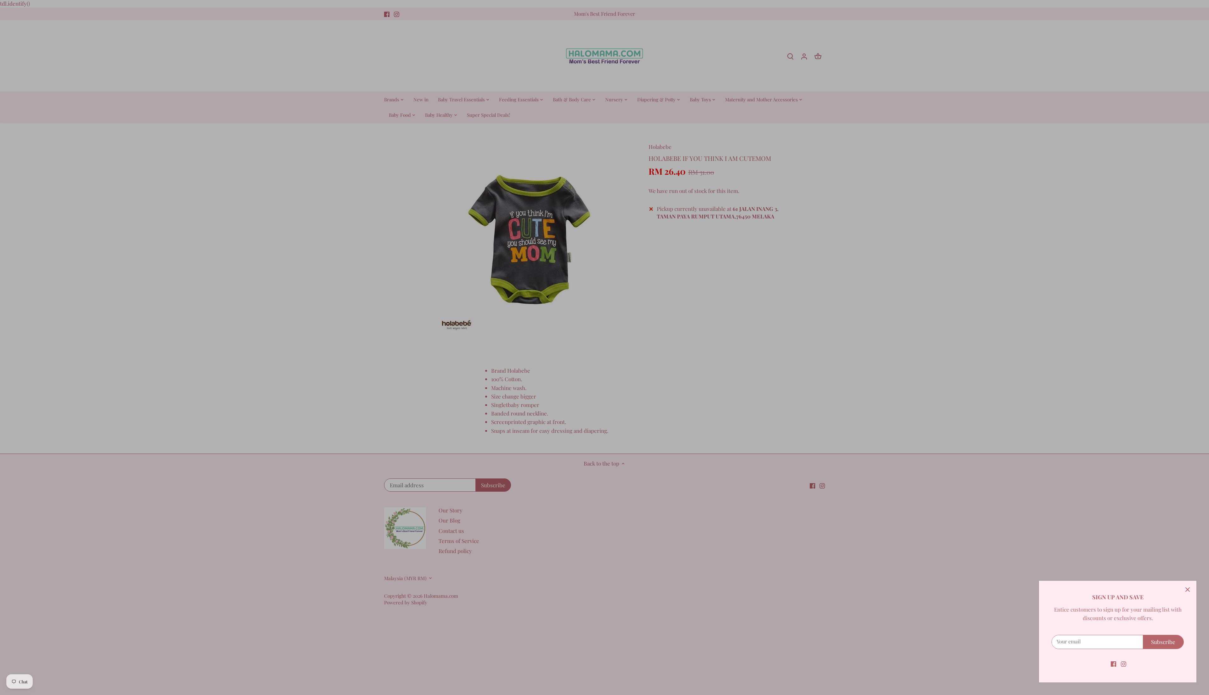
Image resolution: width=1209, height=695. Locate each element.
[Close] (1188, 589)
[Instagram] (1123, 663)
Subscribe (1163, 641)
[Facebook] (1113, 663)
